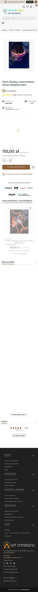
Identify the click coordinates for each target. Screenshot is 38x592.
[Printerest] (7, 563)
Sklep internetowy (18, 589)
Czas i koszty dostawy (11, 498)
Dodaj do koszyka (16, 167)
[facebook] (3, 563)
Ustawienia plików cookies (13, 517)
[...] (19, 55)
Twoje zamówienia (10, 479)
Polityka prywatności (11, 511)
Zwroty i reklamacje (11, 461)
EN (8, 18)
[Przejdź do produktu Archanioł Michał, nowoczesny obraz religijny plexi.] (19, 221)
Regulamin (8, 467)
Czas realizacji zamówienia (13, 501)
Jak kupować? (9, 520)
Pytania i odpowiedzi (11, 464)
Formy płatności (9, 495)
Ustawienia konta (10, 482)
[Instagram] (10, 563)
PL (4, 18)
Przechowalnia (9, 485)
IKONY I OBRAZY (15, 30)
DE (13, 18)
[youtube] (14, 563)
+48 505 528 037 (27, 174)
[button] (19, 414)
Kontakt (7, 530)
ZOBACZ (29, 2)
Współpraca (8, 514)
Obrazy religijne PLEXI (29, 30)
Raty (6, 470)
